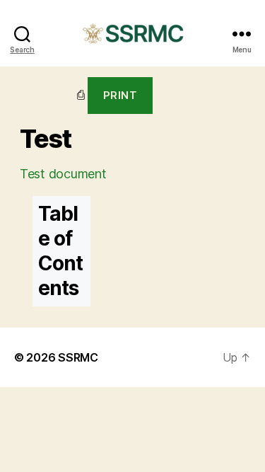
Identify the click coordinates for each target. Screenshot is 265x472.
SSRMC (78, 357)
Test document (63, 173)
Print (120, 95)
